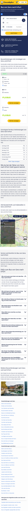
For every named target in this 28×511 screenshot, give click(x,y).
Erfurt (24, 217)
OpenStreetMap (20, 247)
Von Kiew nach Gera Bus (6, 421)
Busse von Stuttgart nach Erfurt (8, 485)
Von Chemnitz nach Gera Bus (7, 409)
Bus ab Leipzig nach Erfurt (6, 475)
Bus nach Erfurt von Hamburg (7, 464)
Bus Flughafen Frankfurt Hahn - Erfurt (9, 506)
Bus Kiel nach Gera (5, 419)
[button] (25, 239)
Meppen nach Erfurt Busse (7, 480)
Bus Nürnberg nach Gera (6, 430)
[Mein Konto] (16, 2)
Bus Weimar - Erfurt (5, 492)
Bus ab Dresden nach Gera (7, 412)
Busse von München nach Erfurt (8, 482)
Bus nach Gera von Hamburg (7, 416)
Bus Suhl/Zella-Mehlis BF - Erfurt (8, 487)
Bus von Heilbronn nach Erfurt (7, 466)
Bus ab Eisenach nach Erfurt (7, 457)
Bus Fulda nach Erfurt (6, 461)
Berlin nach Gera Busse (6, 405)
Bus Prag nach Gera (5, 435)
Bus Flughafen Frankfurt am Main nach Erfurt (11, 508)
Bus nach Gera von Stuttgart (7, 442)
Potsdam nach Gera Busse (7, 433)
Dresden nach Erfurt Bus (6, 454)
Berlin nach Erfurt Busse (6, 450)
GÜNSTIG (5, 74)
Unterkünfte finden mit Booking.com (12, 30)
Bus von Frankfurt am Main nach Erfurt (9, 459)
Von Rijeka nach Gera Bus (6, 437)
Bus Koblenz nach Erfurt (6, 471)
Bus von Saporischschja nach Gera (8, 440)
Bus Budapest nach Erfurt (6, 452)
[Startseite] (7, 2)
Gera (17, 217)
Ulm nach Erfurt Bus (5, 489)
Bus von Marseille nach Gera (7, 428)
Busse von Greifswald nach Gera (8, 414)
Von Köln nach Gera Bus (6, 423)
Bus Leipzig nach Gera (6, 426)
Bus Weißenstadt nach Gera (7, 444)
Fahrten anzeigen (14, 103)
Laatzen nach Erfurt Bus (6, 473)
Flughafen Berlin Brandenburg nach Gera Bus (11, 503)
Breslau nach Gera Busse (6, 407)
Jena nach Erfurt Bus (5, 468)
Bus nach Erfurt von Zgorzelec (7, 494)
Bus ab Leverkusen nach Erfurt (7, 478)
